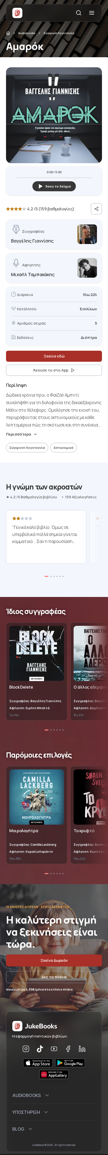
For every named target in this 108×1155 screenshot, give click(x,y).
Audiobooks (26, 33)
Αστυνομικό (63, 447)
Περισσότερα (18, 434)
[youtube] (54, 1048)
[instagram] (25, 1048)
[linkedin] (82, 1048)
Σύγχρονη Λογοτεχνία (58, 33)
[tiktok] (39, 1048)
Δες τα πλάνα (54, 977)
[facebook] (68, 1048)
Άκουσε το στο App (50, 370)
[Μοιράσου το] (96, 208)
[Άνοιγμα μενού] (92, 13)
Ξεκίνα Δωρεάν (54, 960)
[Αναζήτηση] (79, 13)
